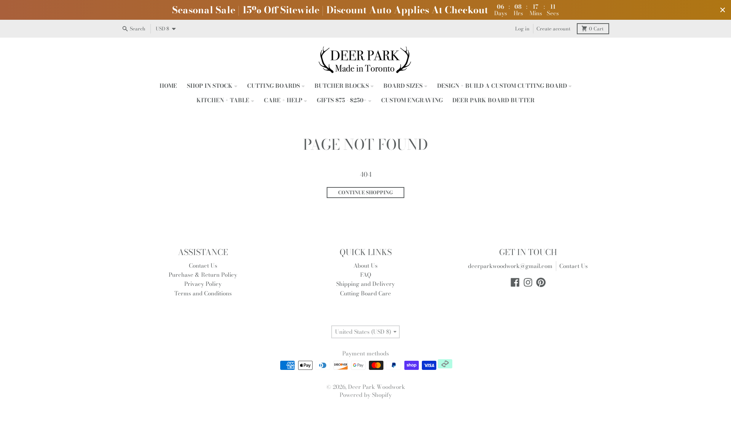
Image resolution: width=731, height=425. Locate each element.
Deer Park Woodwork (376, 386)
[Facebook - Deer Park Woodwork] (515, 282)
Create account (553, 28)
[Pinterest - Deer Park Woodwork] (541, 282)
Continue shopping (365, 192)
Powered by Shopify (366, 394)
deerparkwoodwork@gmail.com (510, 266)
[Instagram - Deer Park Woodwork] (528, 282)
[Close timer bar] (722, 9)
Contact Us (573, 266)
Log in (522, 28)
